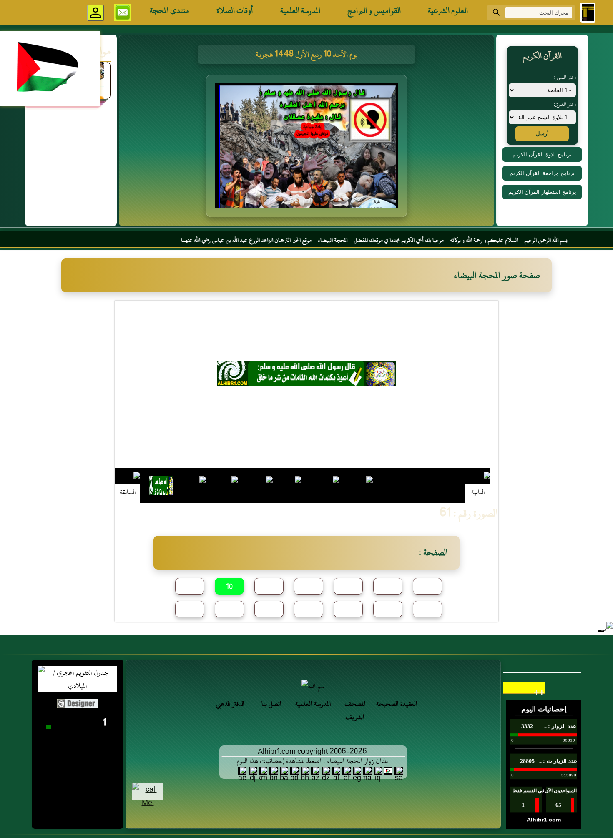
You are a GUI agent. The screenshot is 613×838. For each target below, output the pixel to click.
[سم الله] (313, 686)
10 (229, 587)
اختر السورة (565, 77)
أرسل (542, 133)
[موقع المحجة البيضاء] (308, 148)
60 (427, 586)
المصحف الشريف (355, 710)
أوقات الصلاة (234, 10)
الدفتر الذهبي (230, 703)
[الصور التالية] (477, 485)
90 (388, 609)
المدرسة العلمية (300, 10)
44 (269, 586)
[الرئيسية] (588, 13)
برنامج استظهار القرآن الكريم (542, 192)
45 (309, 586)
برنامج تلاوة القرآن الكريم (542, 154)
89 (348, 609)
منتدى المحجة (169, 10)
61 (189, 609)
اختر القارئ (565, 104)
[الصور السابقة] (127, 485)
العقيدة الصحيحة (396, 703)
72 (269, 609)
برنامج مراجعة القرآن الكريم (542, 173)
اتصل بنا (271, 703)
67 (229, 609)
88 (308, 609)
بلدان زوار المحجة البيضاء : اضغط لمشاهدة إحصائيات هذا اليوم (312, 761)
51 (348, 586)
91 (427, 609)
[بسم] (605, 628)
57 (387, 586)
